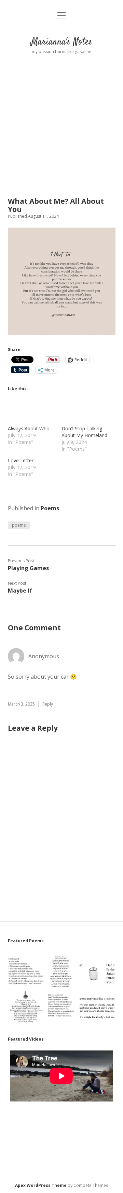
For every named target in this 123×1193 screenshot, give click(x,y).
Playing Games (28, 568)
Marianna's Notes (61, 42)
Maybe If (20, 590)
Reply (47, 704)
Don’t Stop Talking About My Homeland (84, 431)
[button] (25, 971)
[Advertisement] (61, 119)
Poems (50, 508)
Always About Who (29, 428)
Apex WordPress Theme (41, 1185)
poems (19, 525)
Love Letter (20, 460)
